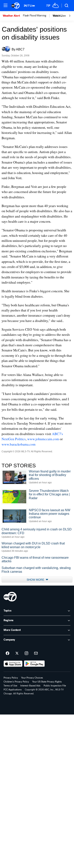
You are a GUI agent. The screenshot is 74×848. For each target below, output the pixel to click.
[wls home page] (10, 596)
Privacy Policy (11, 678)
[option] (13, 15)
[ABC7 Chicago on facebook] (7, 653)
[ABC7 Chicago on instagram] (26, 653)
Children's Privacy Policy (16, 681)
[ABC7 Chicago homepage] (15, 5)
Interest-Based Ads (30, 685)
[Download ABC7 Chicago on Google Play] (34, 664)
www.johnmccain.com (43, 438)
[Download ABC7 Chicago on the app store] (13, 664)
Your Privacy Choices (32, 678)
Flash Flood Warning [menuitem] (34, 15)
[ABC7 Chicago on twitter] (17, 653)
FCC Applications (13, 689)
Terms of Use (10, 685)
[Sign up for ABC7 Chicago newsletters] (36, 653)
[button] (5, 5)
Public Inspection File (55, 685)
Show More (36, 579)
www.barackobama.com (19, 444)
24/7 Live (29, 6)
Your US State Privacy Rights (47, 681)
